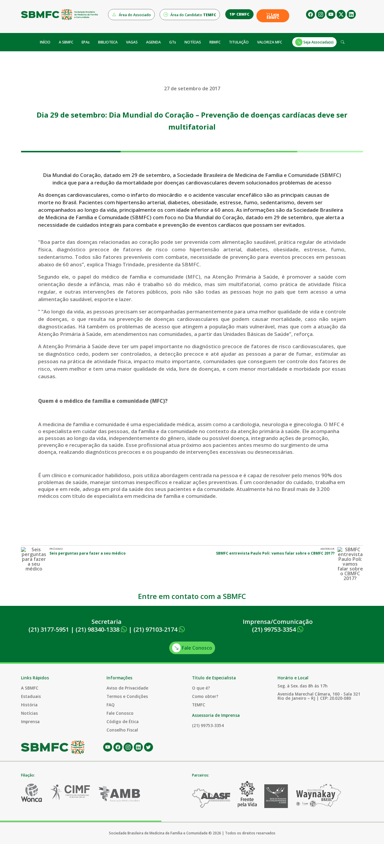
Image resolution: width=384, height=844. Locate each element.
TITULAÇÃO (239, 42)
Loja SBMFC (272, 16)
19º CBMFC (239, 14)
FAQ (110, 705)
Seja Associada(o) (318, 42)
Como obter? (205, 696)
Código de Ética (122, 721)
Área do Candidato (193, 14)
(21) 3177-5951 (48, 629)
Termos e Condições (127, 696)
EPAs (86, 42)
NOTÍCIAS (192, 42)
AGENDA (153, 42)
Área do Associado (134, 14)
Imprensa (30, 721)
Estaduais (31, 696)
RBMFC (214, 42)
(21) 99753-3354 (274, 629)
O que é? (201, 688)
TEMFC (198, 705)
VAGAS (132, 42)
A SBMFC (66, 42)
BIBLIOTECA (108, 42)
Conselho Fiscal (122, 730)
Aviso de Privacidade (127, 688)
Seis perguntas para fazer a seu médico (88, 553)
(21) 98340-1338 (98, 629)
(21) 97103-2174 (156, 629)
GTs (172, 42)
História (29, 705)
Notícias (29, 713)
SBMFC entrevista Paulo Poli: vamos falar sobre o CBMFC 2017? (275, 553)
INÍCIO (45, 42)
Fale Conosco (196, 648)
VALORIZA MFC (269, 42)
